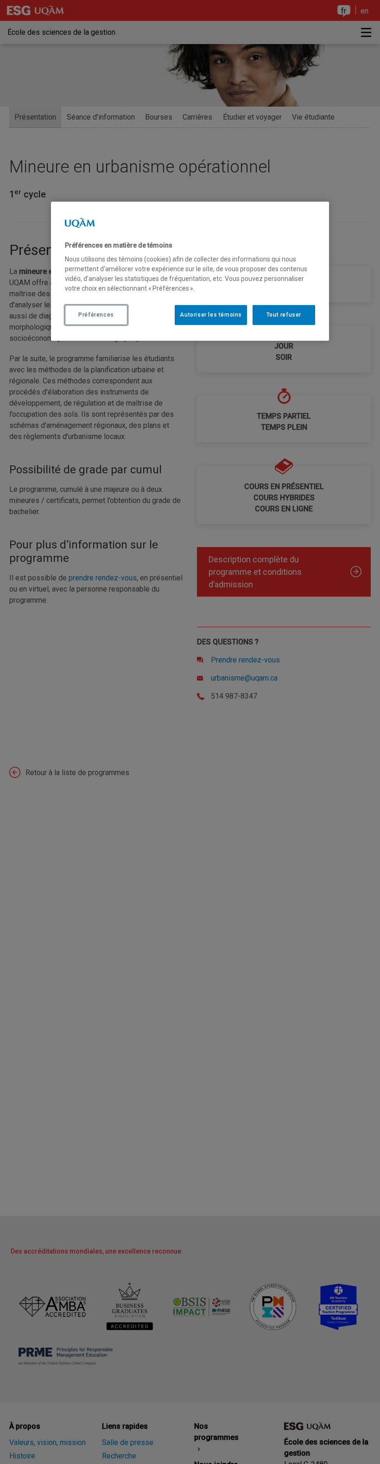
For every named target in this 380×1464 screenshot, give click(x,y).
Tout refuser (283, 315)
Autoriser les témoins (211, 315)
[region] (190, 271)
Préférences (96, 315)
